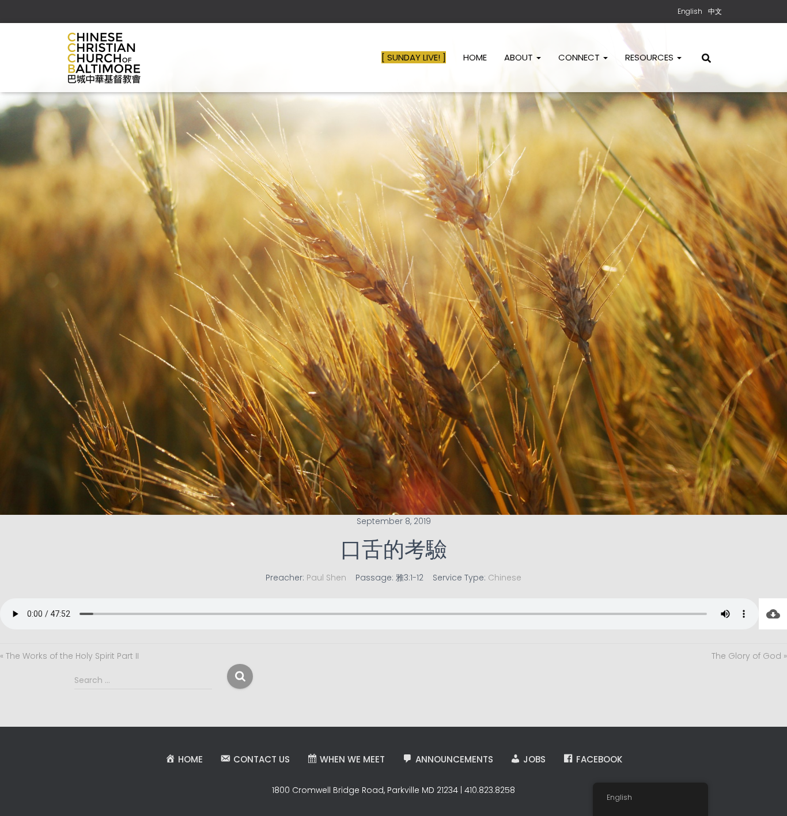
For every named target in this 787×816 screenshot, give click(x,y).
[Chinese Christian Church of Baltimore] (104, 57)
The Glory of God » (749, 656)
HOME (475, 57)
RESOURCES (650, 57)
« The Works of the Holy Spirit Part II (69, 656)
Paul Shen (326, 577)
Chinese (504, 577)
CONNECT (580, 57)
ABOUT (519, 57)
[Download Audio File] (773, 613)
